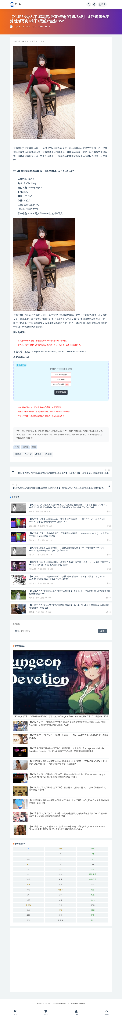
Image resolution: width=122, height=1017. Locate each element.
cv (60, 859)
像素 (60, 879)
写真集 (17, 26)
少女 (60, 895)
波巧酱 (25, 447)
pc (60, 869)
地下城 (60, 890)
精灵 (60, 910)
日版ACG (32, 526)
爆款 (28, 910)
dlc (28, 864)
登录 (103, 4)
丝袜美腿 (92, 874)
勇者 (60, 884)
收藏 (29, 454)
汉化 (92, 900)
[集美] (11, 26)
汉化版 (28, 905)
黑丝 (34, 447)
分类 (46, 1014)
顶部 (107, 1014)
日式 (28, 900)
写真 (28, 884)
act (60, 849)
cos (28, 859)
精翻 (92, 910)
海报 (39, 454)
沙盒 (60, 905)
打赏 (19, 454)
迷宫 (60, 915)
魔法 (28, 920)
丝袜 (60, 874)
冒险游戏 (92, 879)
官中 (28, 895)
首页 (26, 41)
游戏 (92, 905)
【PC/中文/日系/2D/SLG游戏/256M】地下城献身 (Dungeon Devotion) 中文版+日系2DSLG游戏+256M (60, 717)
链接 (49, 454)
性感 (17, 447)
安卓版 (31, 511)
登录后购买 (61, 392)
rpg (93, 869)
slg (28, 874)
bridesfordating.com (61, 1003)
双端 (28, 890)
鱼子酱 (60, 920)
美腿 (28, 915)
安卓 (92, 890)
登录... (17, 631)
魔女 (92, 915)
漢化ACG (32, 555)
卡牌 (92, 884)
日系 (60, 900)
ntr (93, 864)
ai (28, 854)
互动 (28, 879)
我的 (76, 1014)
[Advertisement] (61, 960)
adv (92, 849)
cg (93, 854)
